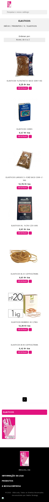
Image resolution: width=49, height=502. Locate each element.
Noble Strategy (32, 495)
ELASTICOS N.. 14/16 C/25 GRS (24, 226)
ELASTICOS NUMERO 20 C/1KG (24, 322)
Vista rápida (30, 88)
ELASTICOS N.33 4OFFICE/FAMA (24, 274)
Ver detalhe (22, 88)
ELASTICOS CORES (24, 129)
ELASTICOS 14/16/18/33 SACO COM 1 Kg (24, 81)
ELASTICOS (8, 412)
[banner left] (8, 428)
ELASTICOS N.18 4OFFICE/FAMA (24, 345)
